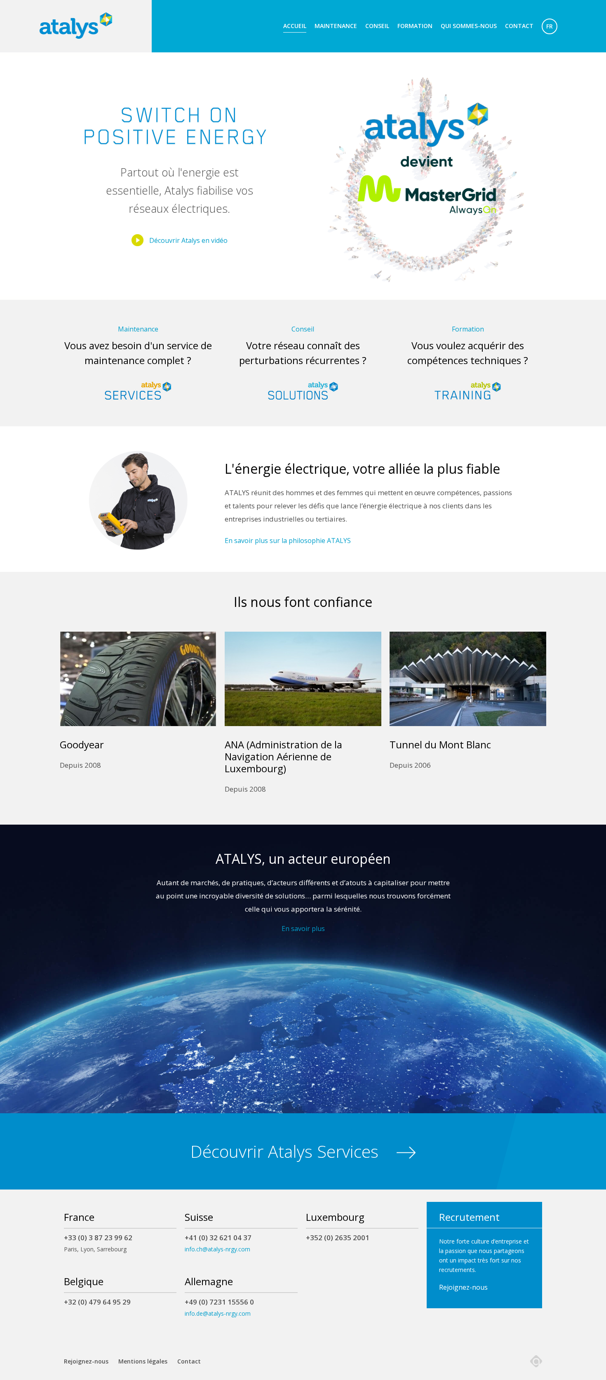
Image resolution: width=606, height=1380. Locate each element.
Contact (519, 26)
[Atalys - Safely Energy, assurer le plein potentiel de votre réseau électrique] (76, 25)
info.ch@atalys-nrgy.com (217, 1249)
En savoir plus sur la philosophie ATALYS (288, 540)
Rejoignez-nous (463, 1287)
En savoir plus (303, 928)
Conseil (377, 26)
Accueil (294, 26)
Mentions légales (142, 1361)
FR (549, 26)
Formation (414, 26)
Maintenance (336, 26)
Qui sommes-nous (469, 26)
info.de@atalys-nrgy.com (218, 1313)
